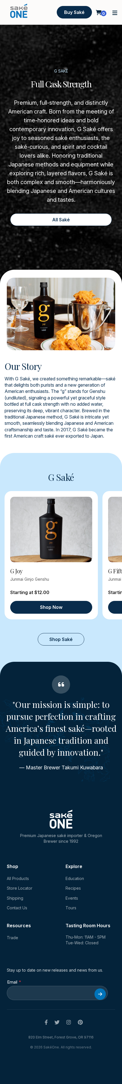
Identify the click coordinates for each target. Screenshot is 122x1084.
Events (72, 898)
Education (75, 878)
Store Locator (19, 888)
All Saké (61, 219)
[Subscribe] (100, 994)
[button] (114, 12)
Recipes (73, 888)
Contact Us (17, 907)
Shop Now (51, 607)
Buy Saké (74, 12)
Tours (71, 907)
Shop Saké (61, 639)
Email (12, 982)
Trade (12, 937)
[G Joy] (51, 529)
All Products (18, 878)
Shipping (15, 898)
